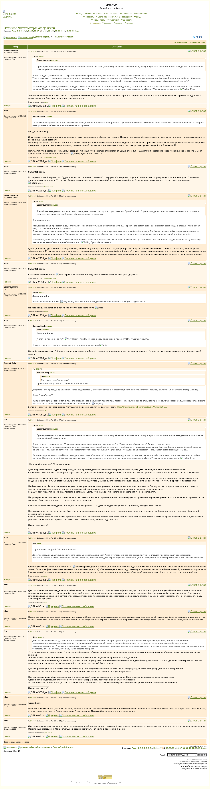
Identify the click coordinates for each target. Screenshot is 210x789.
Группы (115, 14)
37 (56, 31)
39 (62, 31)
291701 (32, 538)
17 (38, 31)
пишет (41, 56)
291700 (32, 420)
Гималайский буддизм (63, 37)
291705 (32, 698)
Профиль (90, 17)
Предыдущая (180, 42)
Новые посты (99, 20)
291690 (32, 167)
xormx (46, 102)
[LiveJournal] (197, 37)
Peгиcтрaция (141, 14)
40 (64, 31)
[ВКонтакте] (200, 37)
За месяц (130, 23)
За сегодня (114, 20)
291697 (32, 363)
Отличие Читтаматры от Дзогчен (29, 28)
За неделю (128, 20)
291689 (32, 111)
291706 (32, 721)
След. (77, 31)
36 (53, 31)
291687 (32, 51)
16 (35, 31)
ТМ (45, 411)
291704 (32, 632)
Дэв (45, 576)
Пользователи (102, 14)
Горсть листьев (49, 187)
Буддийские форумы (40, 37)
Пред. (14, 31)
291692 (32, 264)
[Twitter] (194, 37)
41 (67, 31)
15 (32, 31)
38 (59, 31)
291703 (32, 612)
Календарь (127, 14)
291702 (32, 585)
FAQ (80, 14)
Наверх (7, 106)
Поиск (88, 14)
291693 (32, 287)
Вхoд (138, 17)
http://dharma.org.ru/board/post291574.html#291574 (142, 407)
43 (73, 31)
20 (46, 31)
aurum (50, 733)
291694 (32, 321)
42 (70, 31)
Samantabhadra (50, 157)
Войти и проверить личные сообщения (115, 17)
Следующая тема (197, 42)
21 (49, 31)
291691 (32, 196)
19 (44, 31)
